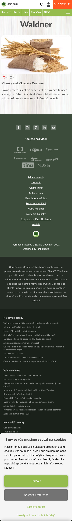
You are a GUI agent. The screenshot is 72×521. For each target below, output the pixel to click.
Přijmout (36, 481)
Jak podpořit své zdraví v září (16, 406)
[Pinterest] (36, 127)
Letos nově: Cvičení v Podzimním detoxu (22, 376)
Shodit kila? (62, 4)
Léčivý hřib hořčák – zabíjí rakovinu (19, 331)
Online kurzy (36, 188)
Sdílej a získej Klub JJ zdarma (36, 219)
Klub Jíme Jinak (36, 209)
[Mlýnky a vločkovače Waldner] (36, 54)
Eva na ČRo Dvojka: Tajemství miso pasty (22, 398)
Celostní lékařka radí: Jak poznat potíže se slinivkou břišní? (30, 361)
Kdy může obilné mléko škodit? (17, 394)
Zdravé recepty (36, 177)
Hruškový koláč (10, 432)
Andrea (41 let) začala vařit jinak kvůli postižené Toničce (28, 390)
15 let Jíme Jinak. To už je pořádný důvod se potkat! (27, 339)
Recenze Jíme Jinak (36, 203)
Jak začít (36, 182)
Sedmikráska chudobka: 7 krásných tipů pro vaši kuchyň (29, 335)
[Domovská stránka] (9, 5)
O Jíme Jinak (36, 193)
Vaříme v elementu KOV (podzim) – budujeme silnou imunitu (31, 323)
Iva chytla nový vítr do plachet (17, 379)
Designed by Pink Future (36, 249)
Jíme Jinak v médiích (36, 198)
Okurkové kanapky (12, 428)
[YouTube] (53, 127)
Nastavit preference (36, 495)
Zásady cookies (36, 506)
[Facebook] (18, 127)
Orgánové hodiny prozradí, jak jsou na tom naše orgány (28, 402)
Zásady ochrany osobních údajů (36, 515)
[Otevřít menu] (68, 12)
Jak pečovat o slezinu (13, 354)
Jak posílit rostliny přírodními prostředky (21, 343)
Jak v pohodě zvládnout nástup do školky (22, 327)
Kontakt (36, 224)
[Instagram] (27, 127)
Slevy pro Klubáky (36, 214)
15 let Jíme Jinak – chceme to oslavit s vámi (23, 358)
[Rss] (44, 127)
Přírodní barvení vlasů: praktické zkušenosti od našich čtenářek (32, 410)
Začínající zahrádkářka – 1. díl (17, 414)
